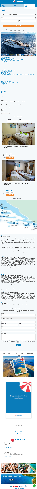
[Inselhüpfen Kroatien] (18, 479)
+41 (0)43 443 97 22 (8, 447)
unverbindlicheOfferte (10, 157)
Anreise (5, 446)
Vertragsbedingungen (7, 456)
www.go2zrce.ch (7, 451)
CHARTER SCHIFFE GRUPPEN (6, 22)
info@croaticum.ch (7, 449)
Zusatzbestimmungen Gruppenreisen (10, 457)
